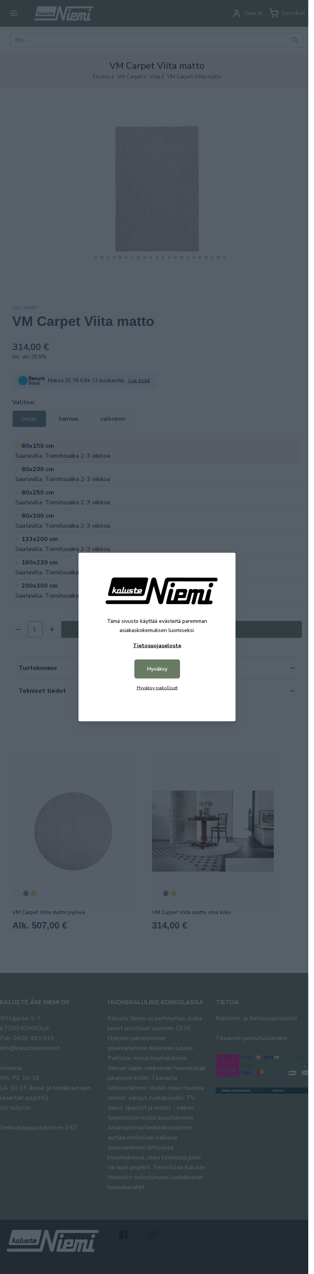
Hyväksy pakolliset (157, 688)
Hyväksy (157, 669)
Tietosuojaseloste (157, 645)
